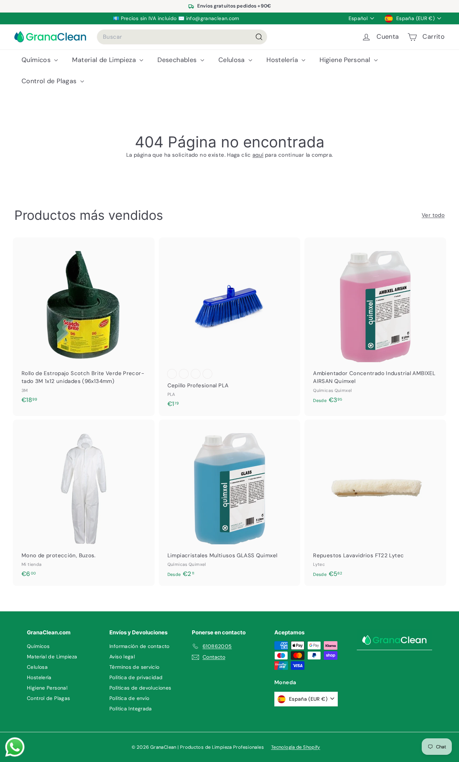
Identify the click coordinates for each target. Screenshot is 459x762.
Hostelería (283, 60)
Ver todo (433, 215)
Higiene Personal (346, 60)
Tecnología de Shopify (295, 747)
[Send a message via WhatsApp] (15, 747)
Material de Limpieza (105, 60)
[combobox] (182, 36)
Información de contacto (139, 646)
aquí (258, 154)
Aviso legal (122, 656)
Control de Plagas (50, 81)
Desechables (178, 60)
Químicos (37, 60)
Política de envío (129, 698)
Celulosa (232, 60)
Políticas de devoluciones (140, 688)
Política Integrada (130, 708)
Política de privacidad (135, 677)
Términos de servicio (134, 667)
